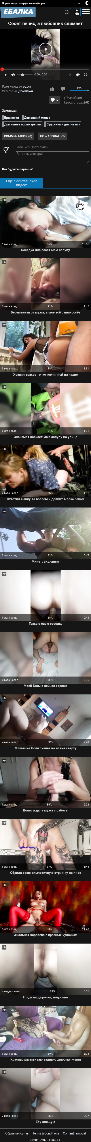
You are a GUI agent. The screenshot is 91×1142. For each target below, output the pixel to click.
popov (27, 86)
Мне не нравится (63, 89)
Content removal (74, 1133)
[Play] (45, 49)
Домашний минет (37, 117)
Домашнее (25, 91)
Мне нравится (52, 89)
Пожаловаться (52, 136)
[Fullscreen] (85, 74)
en (79, 3)
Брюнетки (11, 117)
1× (70, 74)
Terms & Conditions (46, 1133)
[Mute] (13, 74)
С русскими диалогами (63, 124)
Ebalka (55, 1140)
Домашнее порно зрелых (23, 124)
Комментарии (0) (18, 136)
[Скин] (78, 74)
